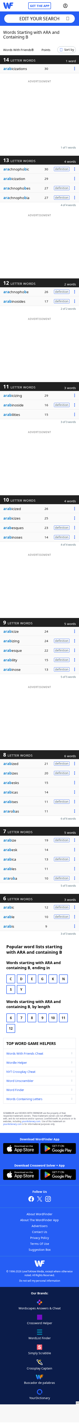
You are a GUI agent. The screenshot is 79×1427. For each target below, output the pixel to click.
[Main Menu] (74, 6)
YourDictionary (39, 1398)
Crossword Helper (39, 1323)
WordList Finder (39, 1338)
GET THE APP (39, 6)
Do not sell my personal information (39, 1281)
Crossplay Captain (39, 1368)
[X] (39, 1199)
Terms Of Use (39, 1244)
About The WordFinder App (39, 1220)
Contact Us (39, 1232)
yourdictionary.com (31, 1121)
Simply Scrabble (39, 1353)
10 (53, 1018)
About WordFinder (39, 1214)
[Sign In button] (65, 6)
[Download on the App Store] (21, 1149)
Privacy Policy (39, 1238)
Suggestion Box (40, 1250)
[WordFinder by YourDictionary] (8, 6)
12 (11, 1028)
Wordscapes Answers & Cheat (40, 1308)
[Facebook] (31, 1199)
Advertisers (40, 1226)
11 (63, 1018)
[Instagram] (48, 1199)
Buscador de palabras (39, 1383)
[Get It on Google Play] (58, 1149)
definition (61, 169)
